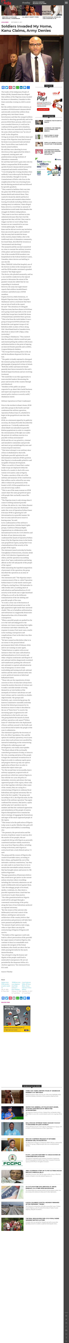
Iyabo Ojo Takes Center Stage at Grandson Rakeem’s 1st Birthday (43, 1091)
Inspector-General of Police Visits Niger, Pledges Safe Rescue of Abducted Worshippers (42, 1108)
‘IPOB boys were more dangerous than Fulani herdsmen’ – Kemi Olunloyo (16, 986)
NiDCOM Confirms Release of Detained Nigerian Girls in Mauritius (41, 1139)
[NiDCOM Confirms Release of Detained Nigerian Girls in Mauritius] (12, 1151)
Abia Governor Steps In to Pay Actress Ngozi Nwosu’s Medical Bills (44, 1171)
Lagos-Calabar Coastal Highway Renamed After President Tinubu (42, 1203)
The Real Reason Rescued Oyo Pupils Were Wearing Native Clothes (42, 1219)
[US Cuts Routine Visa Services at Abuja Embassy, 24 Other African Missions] (12, 1198)
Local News (4, 22)
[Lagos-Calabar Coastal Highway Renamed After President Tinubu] (12, 1214)
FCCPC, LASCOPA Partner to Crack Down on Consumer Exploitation (43, 1155)
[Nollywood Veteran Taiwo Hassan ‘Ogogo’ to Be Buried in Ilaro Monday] (12, 1135)
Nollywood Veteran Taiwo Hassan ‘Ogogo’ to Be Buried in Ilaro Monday (43, 1123)
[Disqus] (17, 1058)
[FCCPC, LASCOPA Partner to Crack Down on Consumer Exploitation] (12, 1166)
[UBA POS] (48, 112)
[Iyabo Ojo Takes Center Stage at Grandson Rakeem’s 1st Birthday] (12, 1103)
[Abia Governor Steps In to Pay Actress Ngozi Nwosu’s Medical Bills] (12, 1182)
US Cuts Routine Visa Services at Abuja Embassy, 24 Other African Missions (41, 1187)
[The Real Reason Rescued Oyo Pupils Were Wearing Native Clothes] (12, 1230)
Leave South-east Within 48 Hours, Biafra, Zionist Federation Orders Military (26, 986)
